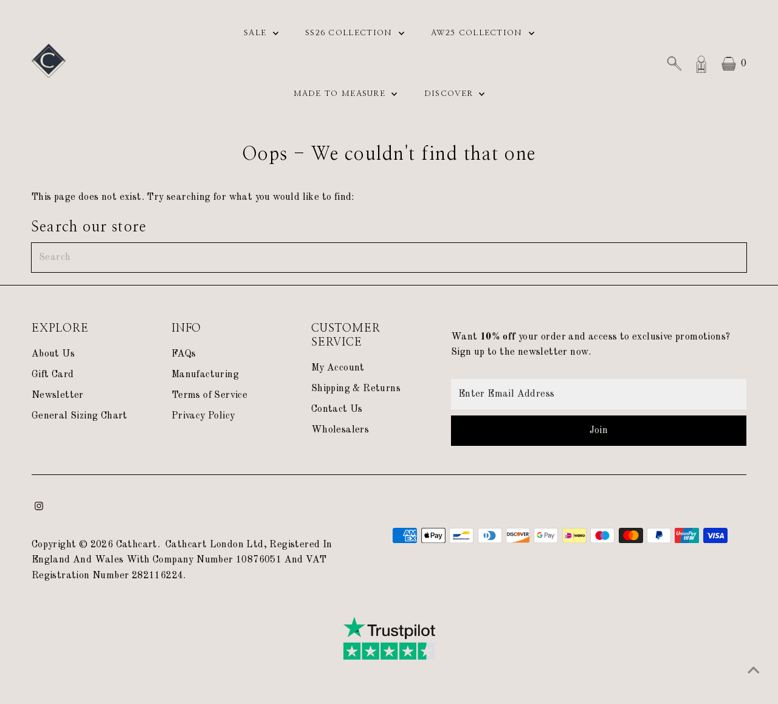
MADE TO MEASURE (341, 94)
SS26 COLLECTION (350, 33)
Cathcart (136, 545)
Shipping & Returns (356, 389)
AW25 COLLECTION (478, 33)
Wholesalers (340, 430)
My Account (338, 368)
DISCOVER (450, 94)
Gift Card (53, 375)
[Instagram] (39, 507)
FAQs (183, 354)
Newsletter (58, 395)
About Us (53, 354)
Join (599, 431)
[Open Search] (674, 64)
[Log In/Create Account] (701, 64)
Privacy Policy (203, 416)
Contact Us (337, 409)
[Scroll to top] (754, 670)
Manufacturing (205, 375)
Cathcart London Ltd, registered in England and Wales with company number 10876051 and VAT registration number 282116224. (182, 560)
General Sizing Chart (80, 416)
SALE (257, 33)
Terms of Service (209, 395)
